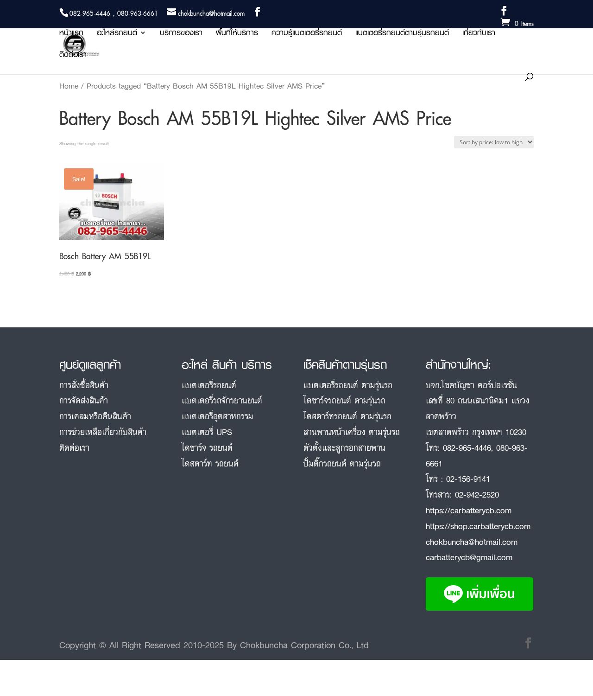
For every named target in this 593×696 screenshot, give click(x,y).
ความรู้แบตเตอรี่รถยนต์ (306, 34)
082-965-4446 (467, 447)
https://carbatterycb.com (468, 510)
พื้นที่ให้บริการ (237, 34)
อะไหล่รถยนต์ (117, 34)
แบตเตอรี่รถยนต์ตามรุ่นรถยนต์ (402, 34)
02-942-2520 (477, 494)
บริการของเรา (181, 34)
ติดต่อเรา (73, 56)
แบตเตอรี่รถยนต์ (209, 384)
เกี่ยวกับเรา (478, 34)
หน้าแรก (71, 34)
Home (68, 86)
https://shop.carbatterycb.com (478, 525)
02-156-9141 (468, 478)
